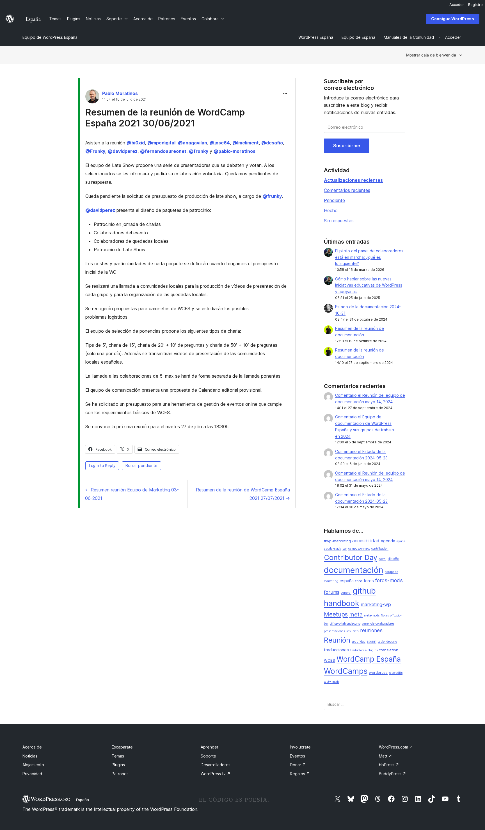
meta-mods (371, 615)
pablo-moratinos (234, 151)
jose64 (220, 143)
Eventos (297, 756)
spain (371, 641)
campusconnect (359, 548)
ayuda (401, 541)
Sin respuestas (339, 220)
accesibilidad (365, 540)
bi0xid (136, 143)
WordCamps (345, 670)
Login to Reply (102, 465)
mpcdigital (161, 143)
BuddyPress (392, 773)
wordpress (378, 672)
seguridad (358, 641)
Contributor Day (350, 557)
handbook (341, 603)
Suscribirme (346, 145)
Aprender (209, 747)
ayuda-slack (332, 548)
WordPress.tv (215, 773)
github (364, 591)
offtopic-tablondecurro (345, 623)
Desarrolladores (215, 764)
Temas (118, 756)
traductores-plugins (364, 650)
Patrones (120, 773)
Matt (385, 756)
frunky (198, 151)
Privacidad (32, 773)
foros (369, 580)
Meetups (336, 614)
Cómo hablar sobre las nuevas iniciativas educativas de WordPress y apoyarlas (368, 285)
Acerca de (32, 747)
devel (382, 559)
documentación (353, 570)
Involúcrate (300, 747)
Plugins (118, 764)
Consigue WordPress (452, 18)
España (82, 799)
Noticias (29, 756)
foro (358, 581)
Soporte (208, 756)
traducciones (336, 649)
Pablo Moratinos (120, 93)
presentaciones (334, 631)
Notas (385, 615)
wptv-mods (331, 682)
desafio (272, 143)
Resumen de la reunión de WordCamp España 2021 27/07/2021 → (243, 494)
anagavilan (192, 143)
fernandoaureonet (163, 151)
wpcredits (395, 673)
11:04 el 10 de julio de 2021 (124, 99)
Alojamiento (33, 764)
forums (331, 592)
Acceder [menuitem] (456, 4)
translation (388, 650)
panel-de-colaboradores (378, 623)
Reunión (337, 640)
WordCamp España (369, 659)
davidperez (123, 151)
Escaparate (122, 747)
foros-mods (389, 580)
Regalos (300, 773)
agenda (388, 540)
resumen (352, 631)
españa (347, 580)
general (346, 593)
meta (356, 614)
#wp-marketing (337, 541)
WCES (329, 660)
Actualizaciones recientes (353, 180)
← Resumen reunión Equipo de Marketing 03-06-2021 (132, 494)
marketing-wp (376, 604)
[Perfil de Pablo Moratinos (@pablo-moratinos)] (92, 97)
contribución (379, 548)
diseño (393, 558)
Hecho (331, 210)
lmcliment (245, 143)
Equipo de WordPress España (49, 37)
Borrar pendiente (141, 465)
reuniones (371, 630)
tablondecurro (387, 641)
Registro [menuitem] (475, 4)
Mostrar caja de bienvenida (431, 55)
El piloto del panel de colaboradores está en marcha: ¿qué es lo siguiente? (369, 257)
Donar (298, 764)
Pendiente (334, 200)
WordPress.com (396, 747)
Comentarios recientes (347, 190)
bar (344, 548)
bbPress (389, 764)
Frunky (95, 151)
